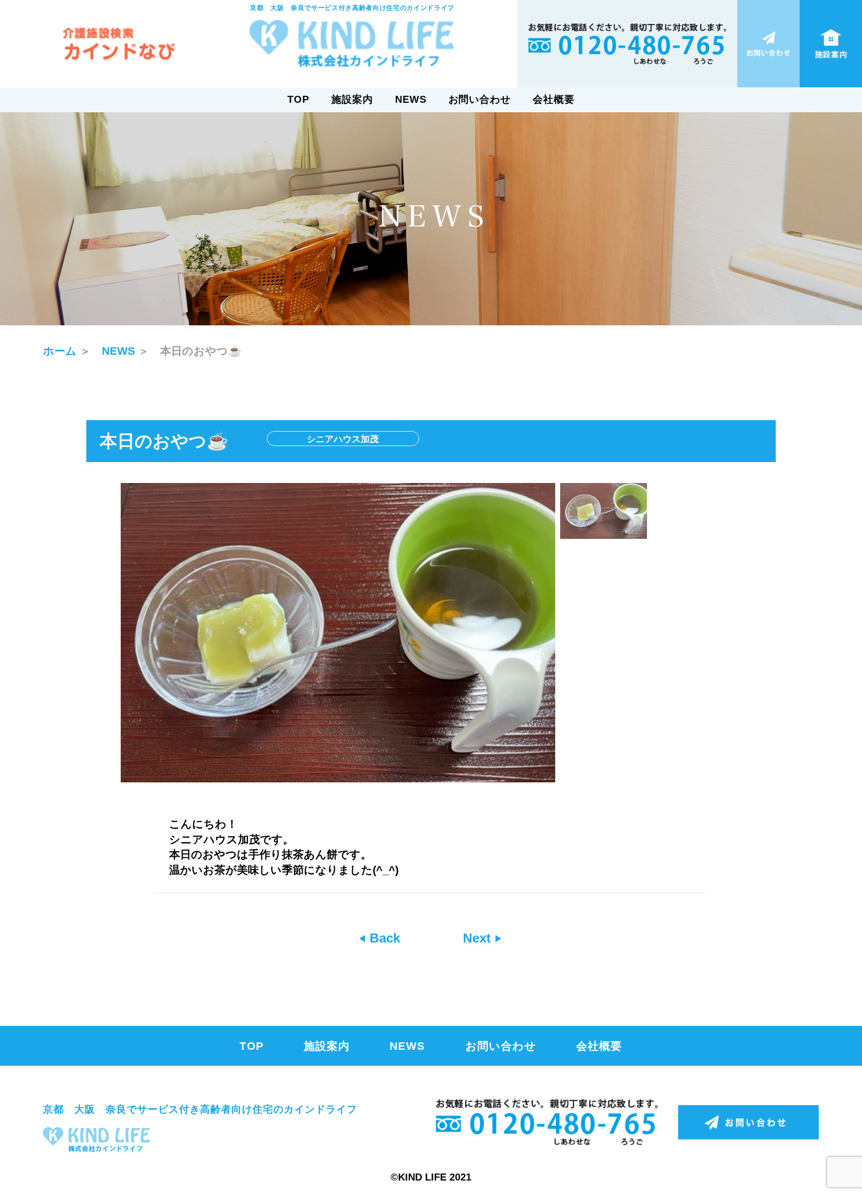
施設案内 (352, 99)
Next (478, 938)
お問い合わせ (479, 99)
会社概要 (554, 99)
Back (383, 938)
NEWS (411, 99)
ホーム (60, 351)
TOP (298, 99)
